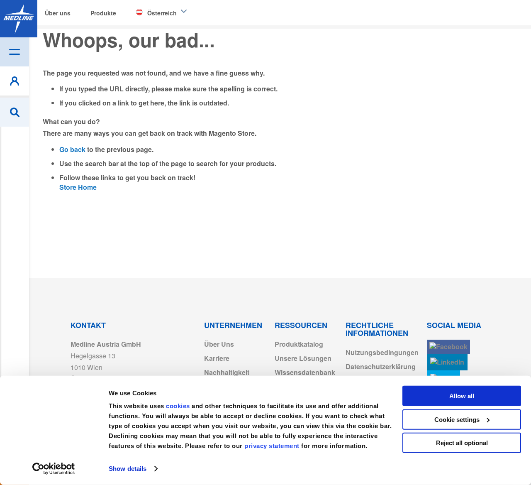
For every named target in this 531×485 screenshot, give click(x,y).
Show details (127, 468)
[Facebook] (448, 347)
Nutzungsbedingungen (382, 352)
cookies (179, 405)
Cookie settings (457, 419)
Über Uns (219, 344)
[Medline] (18, 18)
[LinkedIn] (447, 362)
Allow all (461, 395)
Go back (72, 149)
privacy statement (272, 445)
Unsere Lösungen (303, 358)
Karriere (216, 358)
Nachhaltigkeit (226, 372)
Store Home (78, 187)
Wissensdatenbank (305, 372)
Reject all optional (462, 442)
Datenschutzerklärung (381, 366)
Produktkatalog (299, 344)
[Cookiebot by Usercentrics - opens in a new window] (53, 469)
